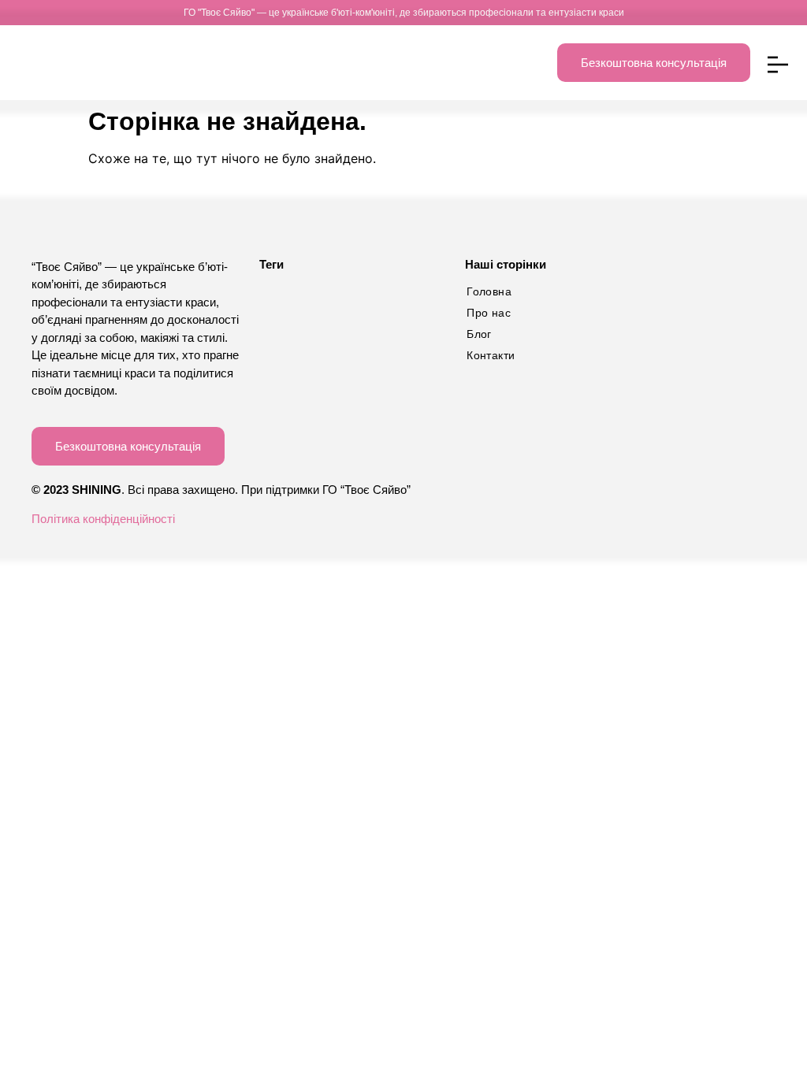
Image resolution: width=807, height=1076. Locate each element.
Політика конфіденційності (103, 518)
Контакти (491, 355)
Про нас (489, 312)
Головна (489, 291)
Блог (479, 333)
